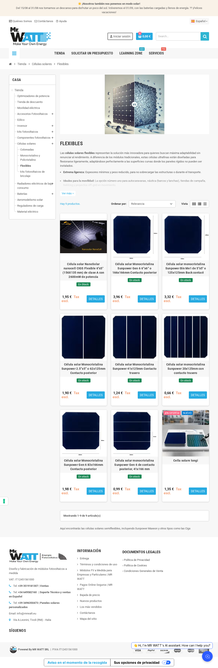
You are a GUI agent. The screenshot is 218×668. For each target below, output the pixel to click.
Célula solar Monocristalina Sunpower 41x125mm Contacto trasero (134, 369)
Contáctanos (45, 21)
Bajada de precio (90, 595)
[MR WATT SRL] (30, 36)
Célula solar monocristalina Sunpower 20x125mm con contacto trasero (185, 369)
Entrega (84, 558)
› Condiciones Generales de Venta (142, 571)
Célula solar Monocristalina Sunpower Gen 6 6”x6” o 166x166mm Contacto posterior (134, 268)
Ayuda (61, 21)
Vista (184, 203)
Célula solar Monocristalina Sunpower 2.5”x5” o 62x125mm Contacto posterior (84, 369)
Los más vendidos (91, 606)
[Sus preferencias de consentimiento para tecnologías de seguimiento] (4, 501)
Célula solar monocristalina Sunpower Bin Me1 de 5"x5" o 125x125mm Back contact (185, 268)
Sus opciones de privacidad (136, 662)
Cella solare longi (185, 460)
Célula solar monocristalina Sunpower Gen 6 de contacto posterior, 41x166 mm (134, 465)
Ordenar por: (119, 203)
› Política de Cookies (134, 565)
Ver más (68, 193)
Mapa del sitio (88, 618)
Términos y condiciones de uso (98, 564)
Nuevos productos (91, 601)
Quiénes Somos (22, 21)
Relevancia (137, 203)
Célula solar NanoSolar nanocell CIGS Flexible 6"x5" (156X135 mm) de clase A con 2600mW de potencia (83, 270)
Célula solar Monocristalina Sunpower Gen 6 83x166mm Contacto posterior (83, 465)
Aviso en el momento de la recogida (77, 662)
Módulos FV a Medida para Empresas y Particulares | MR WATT (94, 574)
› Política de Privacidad (136, 559)
